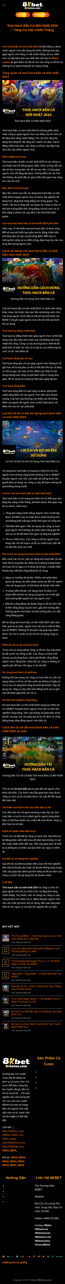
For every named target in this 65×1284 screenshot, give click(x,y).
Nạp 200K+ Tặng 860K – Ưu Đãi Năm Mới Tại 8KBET (36, 975)
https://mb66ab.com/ (13, 1146)
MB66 (5, 1150)
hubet (13, 1139)
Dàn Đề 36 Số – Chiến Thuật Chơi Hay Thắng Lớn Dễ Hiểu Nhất (36, 987)
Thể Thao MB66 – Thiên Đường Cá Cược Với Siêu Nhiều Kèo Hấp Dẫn (36, 937)
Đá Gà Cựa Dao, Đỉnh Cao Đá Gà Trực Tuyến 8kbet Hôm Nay (36, 1025)
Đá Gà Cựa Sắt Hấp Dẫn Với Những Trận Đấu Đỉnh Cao (36, 1013)
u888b (5, 1262)
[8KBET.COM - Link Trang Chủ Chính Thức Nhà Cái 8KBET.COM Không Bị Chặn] (32, 5)
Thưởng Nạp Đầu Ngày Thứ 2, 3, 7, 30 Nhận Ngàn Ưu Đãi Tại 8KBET (35, 962)
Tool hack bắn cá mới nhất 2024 (20, 46)
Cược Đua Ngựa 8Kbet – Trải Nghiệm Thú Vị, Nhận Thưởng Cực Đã (36, 1000)
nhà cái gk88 (18, 1262)
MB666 (6, 1135)
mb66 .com (17, 1135)
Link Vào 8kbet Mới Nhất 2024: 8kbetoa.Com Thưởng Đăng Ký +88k (35, 950)
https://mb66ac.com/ (13, 1131)
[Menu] (4, 5)
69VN (5, 1139)
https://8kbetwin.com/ (13, 1142)
